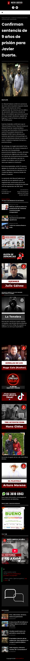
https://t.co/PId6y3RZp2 (14, 574)
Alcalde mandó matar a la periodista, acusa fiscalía (17, 632)
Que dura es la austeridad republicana (17, 219)
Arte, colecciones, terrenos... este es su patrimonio (18, 615)
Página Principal (6, 17)
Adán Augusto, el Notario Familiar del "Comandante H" (18, 648)
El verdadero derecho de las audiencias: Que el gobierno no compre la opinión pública (18, 640)
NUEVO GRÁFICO (20, 658)
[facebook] (13, 7)
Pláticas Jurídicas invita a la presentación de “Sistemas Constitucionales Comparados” (18, 209)
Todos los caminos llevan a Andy (17, 226)
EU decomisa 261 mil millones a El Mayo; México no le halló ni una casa (18, 624)
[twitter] (17, 7)
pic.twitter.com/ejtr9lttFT (10, 575)
